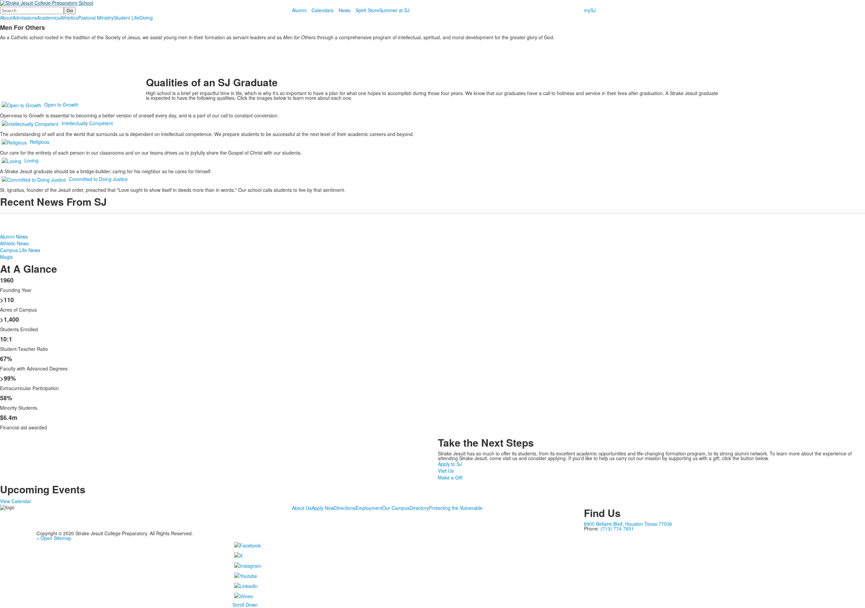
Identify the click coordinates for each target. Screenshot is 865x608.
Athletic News (14, 243)
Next (857, 304)
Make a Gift (450, 477)
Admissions (25, 17)
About (6, 17)
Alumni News (14, 236)
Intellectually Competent (87, 123)
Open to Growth (61, 104)
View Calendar (15, 501)
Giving (146, 17)
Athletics (69, 17)
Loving (31, 160)
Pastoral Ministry (96, 17)
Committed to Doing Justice (98, 179)
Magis (6, 256)
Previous (8, 304)
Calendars (322, 10)
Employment (368, 507)
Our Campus (396, 507)
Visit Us (446, 470)
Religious (39, 141)
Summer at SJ (394, 10)
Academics (48, 17)
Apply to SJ (450, 463)
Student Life (126, 17)
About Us (302, 507)
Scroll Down (245, 604)
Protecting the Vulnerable (456, 507)
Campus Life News (20, 250)
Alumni (299, 10)
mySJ (590, 10)
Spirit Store (367, 10)
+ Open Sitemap (53, 538)
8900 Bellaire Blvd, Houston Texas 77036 (628, 523)
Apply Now (323, 507)
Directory (419, 507)
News (344, 10)
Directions (344, 507)
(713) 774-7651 (617, 528)
